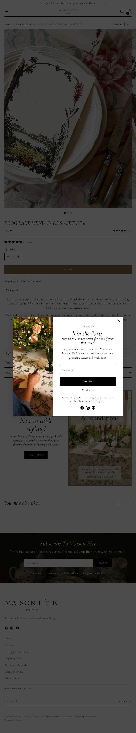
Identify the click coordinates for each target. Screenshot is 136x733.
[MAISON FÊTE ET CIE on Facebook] (82, 408)
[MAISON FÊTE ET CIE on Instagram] (88, 408)
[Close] (118, 321)
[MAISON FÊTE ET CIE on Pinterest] (93, 408)
